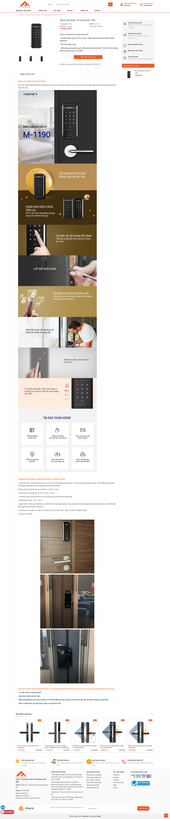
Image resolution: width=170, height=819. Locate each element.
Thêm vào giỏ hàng (27, 751)
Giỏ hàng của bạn (148, 3)
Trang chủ (116, 775)
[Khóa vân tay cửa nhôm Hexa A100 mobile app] (29, 732)
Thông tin (116, 780)
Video (115, 785)
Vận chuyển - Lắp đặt (92, 780)
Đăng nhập (127, 3)
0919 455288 (95, 64)
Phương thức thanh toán (94, 777)
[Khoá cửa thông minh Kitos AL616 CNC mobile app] (140, 732)
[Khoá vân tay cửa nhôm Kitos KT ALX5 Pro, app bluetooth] (113, 732)
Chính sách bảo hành (92, 785)
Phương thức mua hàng (93, 775)
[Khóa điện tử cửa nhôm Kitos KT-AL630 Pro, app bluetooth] (85, 732)
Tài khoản (127, 5)
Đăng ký (134, 3)
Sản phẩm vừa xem (131, 66)
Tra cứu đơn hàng (118, 782)
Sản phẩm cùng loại (24, 714)
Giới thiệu (116, 777)
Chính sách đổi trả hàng (93, 782)
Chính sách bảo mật (92, 787)
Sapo (99, 816)
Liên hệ (115, 787)
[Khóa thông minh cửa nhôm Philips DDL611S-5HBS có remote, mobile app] (57, 732)
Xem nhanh (36, 751)
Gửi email (144, 808)
